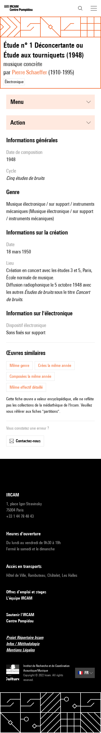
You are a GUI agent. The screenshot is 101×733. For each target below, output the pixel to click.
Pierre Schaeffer (29, 72)
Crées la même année (54, 365)
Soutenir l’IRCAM (20, 614)
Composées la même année (30, 376)
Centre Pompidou (20, 620)
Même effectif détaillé (26, 387)
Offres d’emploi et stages (26, 591)
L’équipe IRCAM (19, 598)
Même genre (19, 365)
